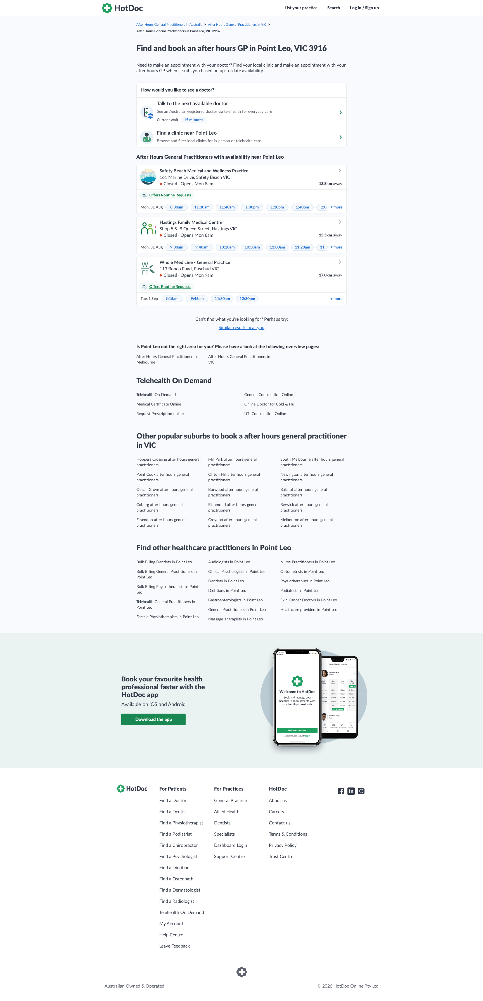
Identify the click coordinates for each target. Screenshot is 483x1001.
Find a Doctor (172, 800)
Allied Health (227, 812)
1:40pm (302, 207)
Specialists (224, 834)
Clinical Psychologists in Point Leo (237, 572)
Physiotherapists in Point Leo (305, 581)
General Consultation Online (268, 395)
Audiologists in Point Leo (229, 562)
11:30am (202, 207)
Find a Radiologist (176, 901)
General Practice (230, 800)
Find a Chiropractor (178, 845)
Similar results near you (241, 327)
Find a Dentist (173, 812)
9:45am (197, 299)
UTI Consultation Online (265, 414)
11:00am (277, 247)
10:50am (252, 247)
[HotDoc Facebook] (341, 791)
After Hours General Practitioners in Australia (169, 24)
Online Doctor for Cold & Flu (269, 404)
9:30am (176, 247)
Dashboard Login (230, 845)
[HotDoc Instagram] (361, 791)
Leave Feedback (174, 946)
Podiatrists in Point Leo (299, 591)
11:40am (227, 207)
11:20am (302, 247)
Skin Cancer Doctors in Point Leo (308, 600)
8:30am (176, 207)
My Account (171, 924)
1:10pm (277, 207)
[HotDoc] (122, 8)
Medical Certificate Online (158, 404)
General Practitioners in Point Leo (237, 610)
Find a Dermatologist (179, 890)
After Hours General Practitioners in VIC (237, 24)
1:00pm (252, 207)
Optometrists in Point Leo (302, 572)
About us (278, 800)
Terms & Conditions (288, 834)
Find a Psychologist (178, 856)
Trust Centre (281, 856)
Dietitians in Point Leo (227, 591)
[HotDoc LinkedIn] (351, 791)
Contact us (279, 823)
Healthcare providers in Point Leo (308, 610)
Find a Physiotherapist (181, 823)
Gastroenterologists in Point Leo (235, 600)
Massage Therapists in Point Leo (235, 619)
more (336, 207)
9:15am (172, 299)
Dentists (222, 823)
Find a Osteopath (176, 879)
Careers (276, 812)
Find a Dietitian (174, 868)
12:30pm (247, 299)
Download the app (153, 719)
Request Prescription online (160, 414)
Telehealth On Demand (156, 395)
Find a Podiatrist (175, 834)
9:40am (202, 247)
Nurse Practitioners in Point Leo (307, 562)
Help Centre (171, 935)
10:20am (227, 247)
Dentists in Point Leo (226, 581)
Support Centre (229, 856)
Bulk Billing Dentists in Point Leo (164, 562)
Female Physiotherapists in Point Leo (167, 617)
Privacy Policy (283, 845)
